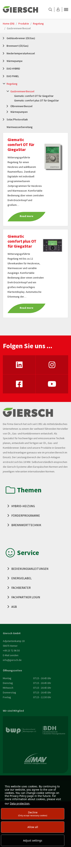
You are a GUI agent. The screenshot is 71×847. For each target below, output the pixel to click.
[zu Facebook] (19, 383)
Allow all (32, 827)
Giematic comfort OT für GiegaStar (21, 144)
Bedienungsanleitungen (29, 569)
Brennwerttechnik (26, 525)
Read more (26, 216)
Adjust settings (32, 840)
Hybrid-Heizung (23, 506)
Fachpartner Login (25, 597)
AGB (14, 607)
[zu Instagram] (52, 364)
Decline (32, 814)
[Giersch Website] (20, 9)
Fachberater (21, 588)
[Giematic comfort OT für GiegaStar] (52, 156)
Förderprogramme (25, 515)
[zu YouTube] (52, 383)
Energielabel (21, 578)
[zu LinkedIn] (19, 364)
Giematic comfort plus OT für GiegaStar (22, 241)
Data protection (20, 803)
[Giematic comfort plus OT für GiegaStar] (52, 245)
